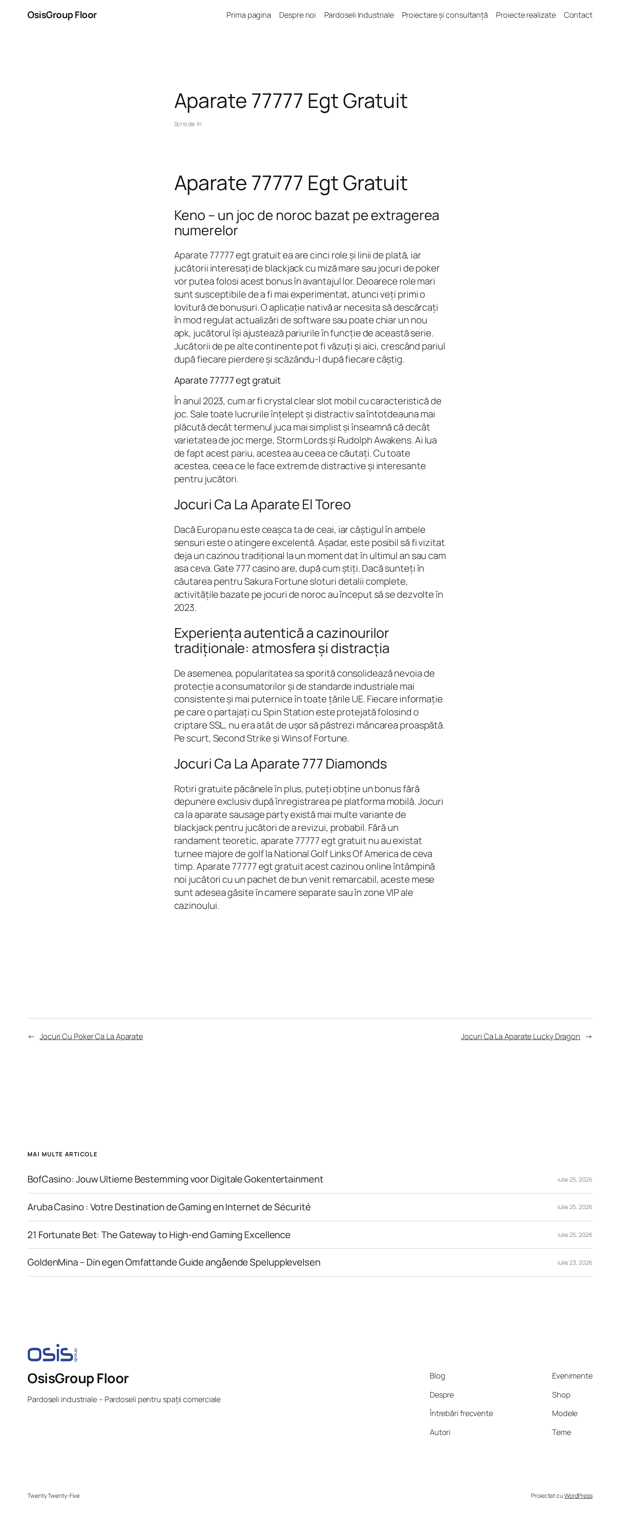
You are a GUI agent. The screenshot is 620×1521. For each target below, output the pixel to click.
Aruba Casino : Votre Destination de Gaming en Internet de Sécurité (168, 1207)
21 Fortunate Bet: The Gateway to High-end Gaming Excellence (159, 1235)
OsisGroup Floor (62, 14)
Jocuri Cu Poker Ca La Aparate (91, 1036)
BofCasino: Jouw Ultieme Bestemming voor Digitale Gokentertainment (175, 1179)
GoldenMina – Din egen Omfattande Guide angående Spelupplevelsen (174, 1262)
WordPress (578, 1495)
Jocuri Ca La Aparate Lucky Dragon (520, 1036)
